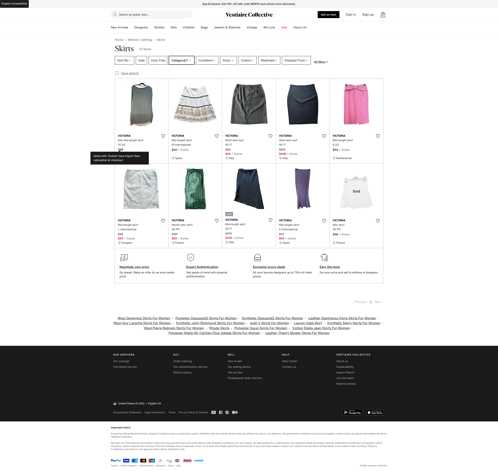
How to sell (235, 361)
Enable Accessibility (14, 4)
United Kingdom (129, 465)
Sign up (368, 14)
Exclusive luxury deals (269, 266)
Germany (160, 465)
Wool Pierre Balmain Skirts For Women (174, 328)
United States (146, 465)
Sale (284, 27)
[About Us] (309, 27)
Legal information (154, 412)
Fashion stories (346, 384)
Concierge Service (125, 367)
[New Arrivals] (131, 27)
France (114, 465)
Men (174, 27)
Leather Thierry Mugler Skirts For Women (297, 333)
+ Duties (183, 150)
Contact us (289, 367)
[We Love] (278, 27)
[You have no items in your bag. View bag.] (383, 14)
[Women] (167, 27)
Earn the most (330, 266)
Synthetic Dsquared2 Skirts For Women (272, 318)
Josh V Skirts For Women (269, 323)
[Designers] (151, 27)
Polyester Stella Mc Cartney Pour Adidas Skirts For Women (214, 333)
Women (159, 27)
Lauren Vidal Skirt (308, 323)
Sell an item (328, 14)
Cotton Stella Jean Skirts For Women (321, 328)
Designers (141, 27)
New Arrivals (119, 27)
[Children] (197, 27)
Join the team (345, 378)
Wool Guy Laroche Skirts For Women (142, 323)
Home (119, 39)
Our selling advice (239, 367)
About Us (300, 27)
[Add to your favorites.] (163, 136)
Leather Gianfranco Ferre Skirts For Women (342, 318)
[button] (383, 14)
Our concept (121, 361)
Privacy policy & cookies (193, 412)
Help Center (289, 361)
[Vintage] (260, 27)
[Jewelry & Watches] (243, 27)
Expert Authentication (202, 266)
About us (342, 361)
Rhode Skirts (219, 328)
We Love (269, 27)
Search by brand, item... (134, 14)
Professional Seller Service (245, 378)
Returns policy (182, 372)
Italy (179, 465)
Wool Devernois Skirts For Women (143, 318)
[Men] (179, 27)
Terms (171, 412)
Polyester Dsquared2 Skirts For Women (206, 318)
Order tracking (182, 361)
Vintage (251, 27)
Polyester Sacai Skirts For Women (261, 328)
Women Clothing (140, 39)
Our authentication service (190, 367)
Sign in (351, 14)
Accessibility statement (127, 412)
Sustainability (345, 367)
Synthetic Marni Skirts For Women (353, 323)
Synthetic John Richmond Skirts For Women (210, 323)
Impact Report (345, 372)
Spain (171, 465)
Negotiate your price (134, 266)
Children (189, 27)
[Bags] (210, 27)
